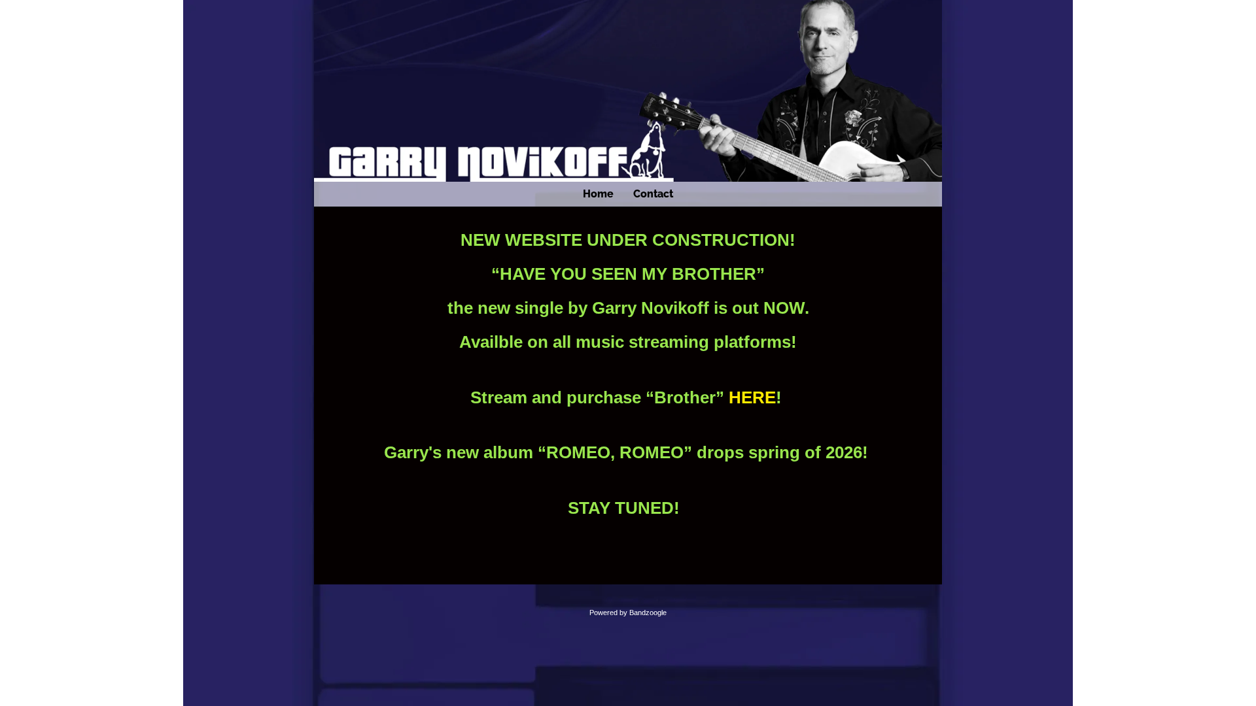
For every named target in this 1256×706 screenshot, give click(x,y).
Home (598, 194)
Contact (653, 194)
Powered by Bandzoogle (628, 612)
